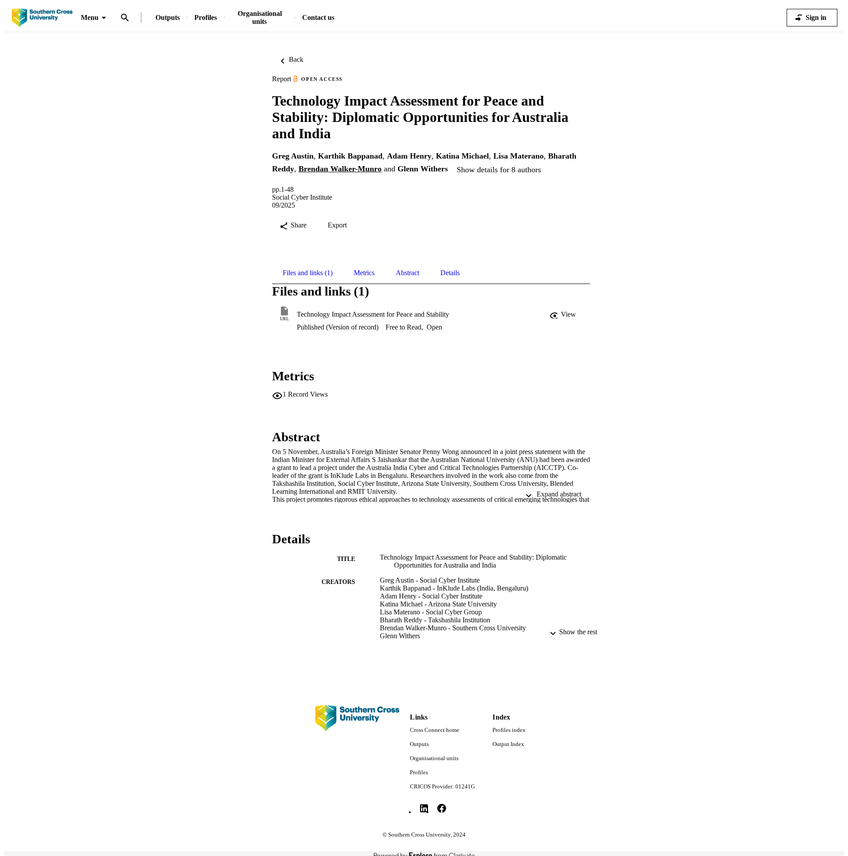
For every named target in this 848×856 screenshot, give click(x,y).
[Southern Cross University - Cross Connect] (42, 18)
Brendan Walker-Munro (340, 168)
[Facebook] (441, 808)
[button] (563, 314)
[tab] (307, 273)
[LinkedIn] (424, 808)
